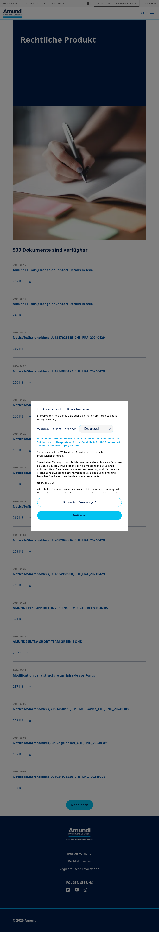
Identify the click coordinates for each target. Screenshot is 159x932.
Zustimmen (79, 515)
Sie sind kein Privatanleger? (79, 502)
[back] (148, 485)
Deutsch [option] (92, 429)
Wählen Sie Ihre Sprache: (56, 429)
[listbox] (96, 429)
